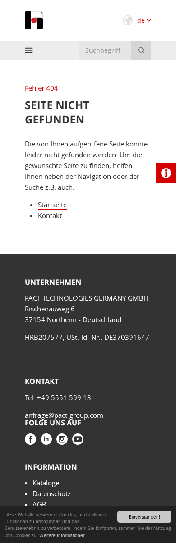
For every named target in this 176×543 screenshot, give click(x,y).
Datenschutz (51, 493)
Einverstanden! (144, 516)
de (142, 20)
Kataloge (45, 482)
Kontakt (50, 215)
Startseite (52, 204)
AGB (39, 504)
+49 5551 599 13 (64, 397)
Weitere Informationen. (63, 535)
